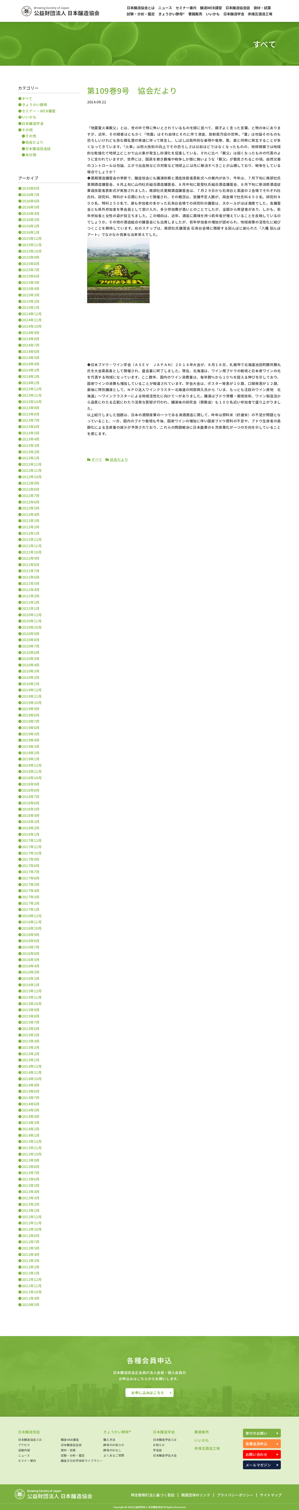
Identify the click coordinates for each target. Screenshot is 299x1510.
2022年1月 (31, 533)
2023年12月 (32, 388)
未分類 (30, 154)
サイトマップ (271, 1495)
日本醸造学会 (164, 1431)
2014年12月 (32, 1066)
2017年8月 (31, 865)
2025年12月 (32, 238)
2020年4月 (31, 664)
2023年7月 (31, 420)
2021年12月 (32, 539)
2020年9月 (31, 633)
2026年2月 (31, 225)
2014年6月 (31, 1103)
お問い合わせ (256, 1454)
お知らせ (159, 1445)
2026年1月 (31, 232)
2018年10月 (32, 777)
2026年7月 (31, 194)
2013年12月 (32, 1141)
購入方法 (109, 1439)
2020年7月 (31, 646)
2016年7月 (31, 947)
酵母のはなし (112, 1450)
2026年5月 (31, 207)
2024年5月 (31, 357)
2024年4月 (31, 363)
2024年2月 (31, 376)
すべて (96, 459)
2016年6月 (31, 953)
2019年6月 (31, 727)
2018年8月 (31, 790)
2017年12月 (32, 840)
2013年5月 (31, 1185)
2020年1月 (31, 683)
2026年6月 (31, 201)
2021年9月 (31, 558)
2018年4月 (31, 815)
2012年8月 (31, 1235)
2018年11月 (32, 771)
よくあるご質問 (113, 1455)
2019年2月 (31, 752)
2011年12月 (32, 1279)
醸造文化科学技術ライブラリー (82, 1461)
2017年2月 (31, 903)
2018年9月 (31, 784)
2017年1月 (31, 909)
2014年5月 (31, 1110)
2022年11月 (32, 470)
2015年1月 (31, 1059)
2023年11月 (32, 395)
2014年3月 (31, 1122)
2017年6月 (31, 878)
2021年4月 (31, 589)
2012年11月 (32, 1222)
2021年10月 (32, 552)
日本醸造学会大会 (165, 1455)
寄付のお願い (256, 1433)
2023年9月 (31, 407)
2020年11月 (32, 620)
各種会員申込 (256, 1443)
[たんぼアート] (118, 301)
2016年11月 (32, 921)
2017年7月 (31, 871)
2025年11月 (32, 244)
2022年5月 (31, 508)
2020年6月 (31, 652)
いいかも (29, 117)
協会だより (118, 459)
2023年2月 (31, 451)
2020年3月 (31, 671)
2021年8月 (31, 564)
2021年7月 (31, 570)
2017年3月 (31, 896)
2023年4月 (31, 439)
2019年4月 (31, 740)
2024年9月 (31, 332)
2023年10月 (32, 401)
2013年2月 (31, 1204)
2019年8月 (31, 715)
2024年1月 (31, 382)
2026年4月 (31, 213)
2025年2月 (31, 301)
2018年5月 (31, 809)
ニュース (24, 1455)
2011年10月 (32, 1291)
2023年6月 (31, 426)
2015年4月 (31, 1041)
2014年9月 (31, 1085)
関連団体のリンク (195, 1495)
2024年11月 (32, 319)
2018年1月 (31, 834)
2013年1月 (31, 1210)
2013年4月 (31, 1191)
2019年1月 (31, 758)
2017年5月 (31, 884)
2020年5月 (31, 658)
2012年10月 (32, 1229)
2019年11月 (32, 696)
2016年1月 (31, 984)
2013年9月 (31, 1160)
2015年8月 (31, 1016)
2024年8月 (31, 338)
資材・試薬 (68, 1450)
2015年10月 (32, 1003)
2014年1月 (31, 1135)
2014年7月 (31, 1097)
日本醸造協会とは (30, 1439)
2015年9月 (31, 1009)
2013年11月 (32, 1147)
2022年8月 (31, 489)
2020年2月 (31, 677)
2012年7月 (31, 1241)
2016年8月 (31, 940)
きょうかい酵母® (117, 1431)
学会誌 (157, 1450)
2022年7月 (31, 495)
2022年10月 (32, 476)
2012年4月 (31, 1254)
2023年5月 (31, 432)
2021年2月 (31, 602)
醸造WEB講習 (70, 1439)
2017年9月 (31, 859)
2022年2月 (31, 526)
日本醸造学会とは (165, 1439)
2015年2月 (31, 1053)
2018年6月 (31, 802)
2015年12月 (32, 990)
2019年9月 (31, 708)
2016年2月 (31, 978)
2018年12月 (32, 765)
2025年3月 (31, 294)
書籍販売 (201, 1431)
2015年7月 (31, 1022)
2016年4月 (31, 965)
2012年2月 (31, 1266)
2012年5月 (31, 1248)
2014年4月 (31, 1116)
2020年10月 (32, 627)
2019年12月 (32, 689)
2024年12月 (32, 313)
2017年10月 (32, 853)
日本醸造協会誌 (38, 148)
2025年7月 (31, 269)
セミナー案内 (27, 1461)
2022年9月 (31, 483)
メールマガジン (258, 1465)
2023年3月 (31, 445)
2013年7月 (31, 1172)
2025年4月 (31, 288)
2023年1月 (31, 457)
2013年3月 (31, 1197)
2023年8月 (31, 414)
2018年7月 (31, 796)
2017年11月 (32, 846)
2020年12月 (32, 614)
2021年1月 (31, 608)
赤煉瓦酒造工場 (207, 1448)
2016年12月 (32, 915)
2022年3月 (31, 520)
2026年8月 (31, 188)
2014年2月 (31, 1128)
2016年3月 (31, 972)
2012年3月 (31, 1260)
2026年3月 (31, 219)
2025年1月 (31, 307)
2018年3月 (31, 821)
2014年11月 (32, 1072)
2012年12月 (32, 1216)
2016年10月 (32, 928)
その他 (27, 129)
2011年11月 (32, 1285)
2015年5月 (31, 1034)
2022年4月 (31, 514)
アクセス (24, 1445)
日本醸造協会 (29, 1431)
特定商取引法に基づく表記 (153, 1495)
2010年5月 (31, 1304)
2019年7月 (31, 721)
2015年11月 (32, 997)
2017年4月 (31, 890)
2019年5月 (31, 733)
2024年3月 (31, 370)
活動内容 (24, 1450)
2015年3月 (31, 1047)
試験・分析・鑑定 (73, 1455)
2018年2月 (31, 827)
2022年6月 (31, 502)
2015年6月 (31, 1028)
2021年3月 (31, 595)
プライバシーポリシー (235, 1495)
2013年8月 (31, 1166)
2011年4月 (31, 1298)
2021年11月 (32, 545)
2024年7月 (31, 345)
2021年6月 (31, 577)
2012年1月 (31, 1273)
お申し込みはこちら (147, 1392)
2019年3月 (31, 746)
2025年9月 (31, 257)
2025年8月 (31, 263)
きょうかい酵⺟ (34, 104)
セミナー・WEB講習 (39, 110)
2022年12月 (32, 464)
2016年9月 (31, 934)
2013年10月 (32, 1154)
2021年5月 (31, 583)
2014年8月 (31, 1091)
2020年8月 (31, 639)
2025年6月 (31, 276)
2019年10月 (32, 702)
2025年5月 (31, 282)
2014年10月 (32, 1078)
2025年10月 (32, 251)
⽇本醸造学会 (33, 123)
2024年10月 (32, 326)
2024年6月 (31, 351)
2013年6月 (31, 1179)
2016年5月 (31, 959)
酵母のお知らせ (113, 1445)
